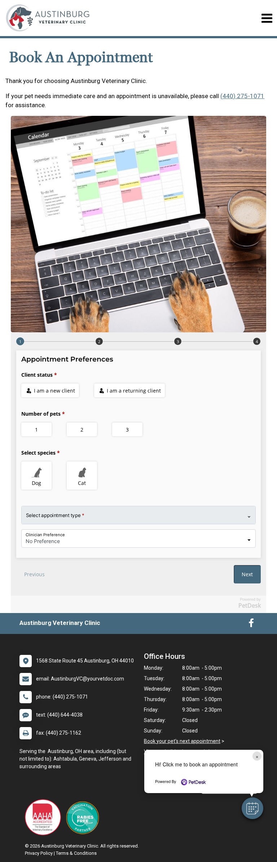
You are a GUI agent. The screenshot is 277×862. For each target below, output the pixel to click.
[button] (252, 808)
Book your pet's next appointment (182, 741)
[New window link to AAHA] (45, 817)
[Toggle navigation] (266, 18)
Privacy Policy (39, 853)
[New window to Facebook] (251, 624)
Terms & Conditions (76, 853)
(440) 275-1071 (242, 96)
